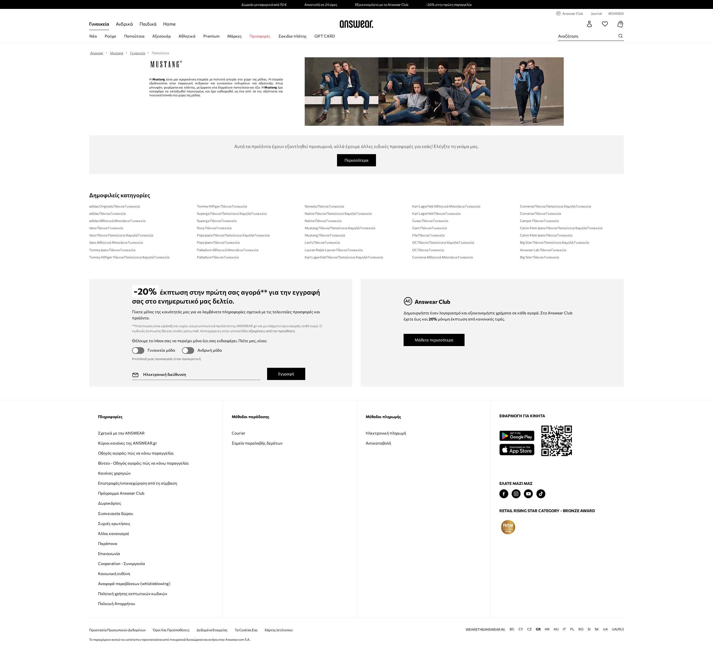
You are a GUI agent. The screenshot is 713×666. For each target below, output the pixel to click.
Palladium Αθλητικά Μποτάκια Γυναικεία (227, 250)
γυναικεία (99, 23)
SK (597, 629)
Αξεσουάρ (161, 36)
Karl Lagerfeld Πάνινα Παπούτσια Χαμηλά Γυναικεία (344, 257)
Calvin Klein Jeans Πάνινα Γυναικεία (546, 235)
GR (538, 629)
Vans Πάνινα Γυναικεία (106, 228)
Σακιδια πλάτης (293, 36)
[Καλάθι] (620, 24)
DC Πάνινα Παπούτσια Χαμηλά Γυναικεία (443, 242)
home (169, 23)
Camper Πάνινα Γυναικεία (539, 221)
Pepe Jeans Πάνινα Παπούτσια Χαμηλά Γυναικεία (233, 235)
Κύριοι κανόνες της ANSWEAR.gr (127, 443)
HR (547, 629)
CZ (529, 629)
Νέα (93, 36)
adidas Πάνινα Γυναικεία (107, 213)
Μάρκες (234, 36)
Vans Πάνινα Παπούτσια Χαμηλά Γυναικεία (121, 235)
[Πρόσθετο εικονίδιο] (508, 527)
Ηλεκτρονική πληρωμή (386, 433)
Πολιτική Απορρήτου (116, 603)
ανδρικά (124, 23)
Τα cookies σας (246, 630)
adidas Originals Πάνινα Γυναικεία (114, 206)
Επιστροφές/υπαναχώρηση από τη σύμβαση (137, 483)
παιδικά (148, 23)
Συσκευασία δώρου (115, 513)
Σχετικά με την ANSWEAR (121, 433)
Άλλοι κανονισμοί (113, 533)
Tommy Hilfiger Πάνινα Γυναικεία (222, 206)
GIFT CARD (324, 36)
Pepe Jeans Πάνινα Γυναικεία (218, 242)
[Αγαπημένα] (605, 24)
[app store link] (516, 449)
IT (564, 629)
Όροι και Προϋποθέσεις (171, 630)
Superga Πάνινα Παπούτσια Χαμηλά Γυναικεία (232, 213)
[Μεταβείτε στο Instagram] (516, 494)
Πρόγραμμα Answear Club (121, 493)
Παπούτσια (134, 36)
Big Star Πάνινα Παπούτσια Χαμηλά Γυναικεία (554, 242)
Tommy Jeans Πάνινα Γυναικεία (112, 250)
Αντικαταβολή (378, 443)
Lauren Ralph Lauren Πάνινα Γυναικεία (334, 250)
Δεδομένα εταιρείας (212, 630)
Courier (238, 433)
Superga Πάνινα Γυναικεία (216, 221)
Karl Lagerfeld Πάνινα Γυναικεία (436, 213)
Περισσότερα (356, 160)
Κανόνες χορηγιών (114, 473)
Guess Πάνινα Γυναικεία (430, 221)
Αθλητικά (187, 36)
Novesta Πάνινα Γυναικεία (324, 206)
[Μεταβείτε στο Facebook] (503, 494)
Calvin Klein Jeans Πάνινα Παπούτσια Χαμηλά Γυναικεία (561, 228)
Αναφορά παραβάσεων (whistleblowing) (134, 583)
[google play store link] (516, 436)
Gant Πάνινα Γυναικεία (429, 228)
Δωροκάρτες (109, 503)
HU (556, 629)
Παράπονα (107, 543)
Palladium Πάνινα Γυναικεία (218, 257)
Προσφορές (260, 36)
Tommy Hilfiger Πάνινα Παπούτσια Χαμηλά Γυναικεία (129, 257)
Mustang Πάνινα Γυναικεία (325, 235)
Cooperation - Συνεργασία (121, 563)
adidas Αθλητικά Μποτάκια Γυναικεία (117, 221)
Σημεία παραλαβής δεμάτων (257, 443)
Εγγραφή (286, 373)
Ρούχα (110, 36)
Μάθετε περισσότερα (434, 339)
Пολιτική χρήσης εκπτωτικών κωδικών (132, 593)
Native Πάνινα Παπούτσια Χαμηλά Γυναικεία (338, 213)
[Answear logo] (356, 24)
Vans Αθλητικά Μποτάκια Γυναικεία (116, 242)
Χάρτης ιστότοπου (279, 630)
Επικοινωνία (109, 553)
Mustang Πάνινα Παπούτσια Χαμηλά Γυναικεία (340, 228)
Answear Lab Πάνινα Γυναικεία (543, 250)
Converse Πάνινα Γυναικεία (540, 213)
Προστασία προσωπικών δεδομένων (117, 630)
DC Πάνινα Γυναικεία (428, 250)
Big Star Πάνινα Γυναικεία (539, 257)
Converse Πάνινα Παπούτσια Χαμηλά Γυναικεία (555, 206)
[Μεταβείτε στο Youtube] (528, 494)
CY (521, 629)
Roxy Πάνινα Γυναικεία (214, 228)
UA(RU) (618, 629)
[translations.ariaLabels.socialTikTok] (541, 494)
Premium (211, 36)
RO (580, 629)
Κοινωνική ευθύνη (114, 573)
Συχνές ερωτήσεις (114, 523)
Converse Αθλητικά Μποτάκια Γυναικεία (442, 257)
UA (605, 629)
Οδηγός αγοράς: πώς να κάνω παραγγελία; (136, 453)
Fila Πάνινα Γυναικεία (428, 235)
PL (572, 629)
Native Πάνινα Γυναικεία (323, 221)
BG (512, 629)
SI (589, 629)
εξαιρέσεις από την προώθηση (272, 331)
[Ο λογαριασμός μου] (589, 24)
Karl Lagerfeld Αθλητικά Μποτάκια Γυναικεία (446, 206)
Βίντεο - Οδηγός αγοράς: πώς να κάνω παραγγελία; (143, 463)
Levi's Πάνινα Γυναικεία (322, 242)
